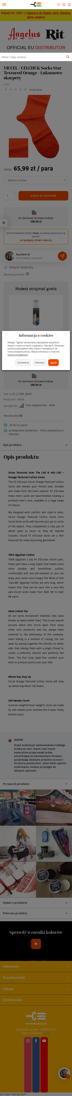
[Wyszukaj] (67, 56)
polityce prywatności (18, 354)
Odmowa (39, 362)
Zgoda (53, 362)
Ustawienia (23, 362)
